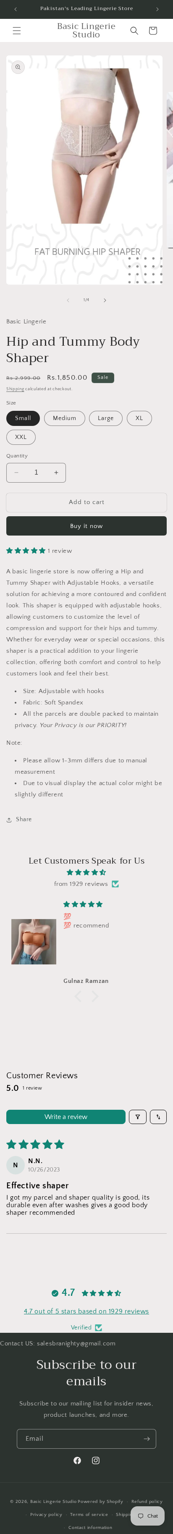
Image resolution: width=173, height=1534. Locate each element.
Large (106, 418)
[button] (17, 30)
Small (23, 418)
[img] (86, 872)
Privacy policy (46, 1514)
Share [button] (24, 819)
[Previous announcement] (15, 9)
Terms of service (89, 1514)
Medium (64, 418)
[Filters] (138, 1117)
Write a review (66, 1117)
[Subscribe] (146, 1439)
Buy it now (86, 526)
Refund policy (147, 1501)
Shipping (15, 389)
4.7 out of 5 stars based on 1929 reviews (86, 1311)
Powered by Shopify (100, 1501)
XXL (21, 437)
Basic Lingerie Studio (53, 1501)
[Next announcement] (157, 9)
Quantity (17, 456)
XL (139, 418)
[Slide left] (68, 300)
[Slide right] (105, 300)
